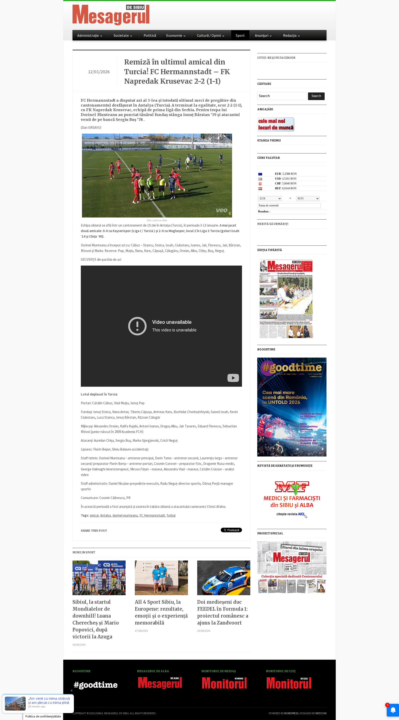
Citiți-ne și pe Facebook (276, 57)
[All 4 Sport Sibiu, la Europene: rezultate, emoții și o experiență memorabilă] (161, 580)
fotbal (171, 515)
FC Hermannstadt (152, 515)
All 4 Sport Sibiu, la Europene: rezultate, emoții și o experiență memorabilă (161, 612)
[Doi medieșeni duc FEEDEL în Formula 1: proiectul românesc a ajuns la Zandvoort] (223, 580)
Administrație (88, 35)
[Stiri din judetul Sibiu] (111, 14)
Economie (174, 35)
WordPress (291, 713)
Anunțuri (261, 35)
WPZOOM (320, 713)
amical (94, 515)
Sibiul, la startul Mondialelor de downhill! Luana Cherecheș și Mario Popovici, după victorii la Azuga (96, 619)
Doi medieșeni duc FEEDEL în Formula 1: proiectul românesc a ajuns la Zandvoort (222, 612)
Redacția (289, 35)
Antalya (105, 515)
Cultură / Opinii (209, 35)
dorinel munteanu (125, 515)
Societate (121, 35)
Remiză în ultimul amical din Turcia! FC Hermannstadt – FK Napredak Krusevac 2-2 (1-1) (177, 72)
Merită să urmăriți (272, 224)
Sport (240, 35)
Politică (150, 35)
